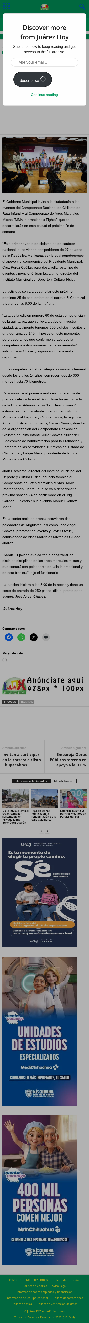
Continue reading (44, 95)
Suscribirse (29, 80)
